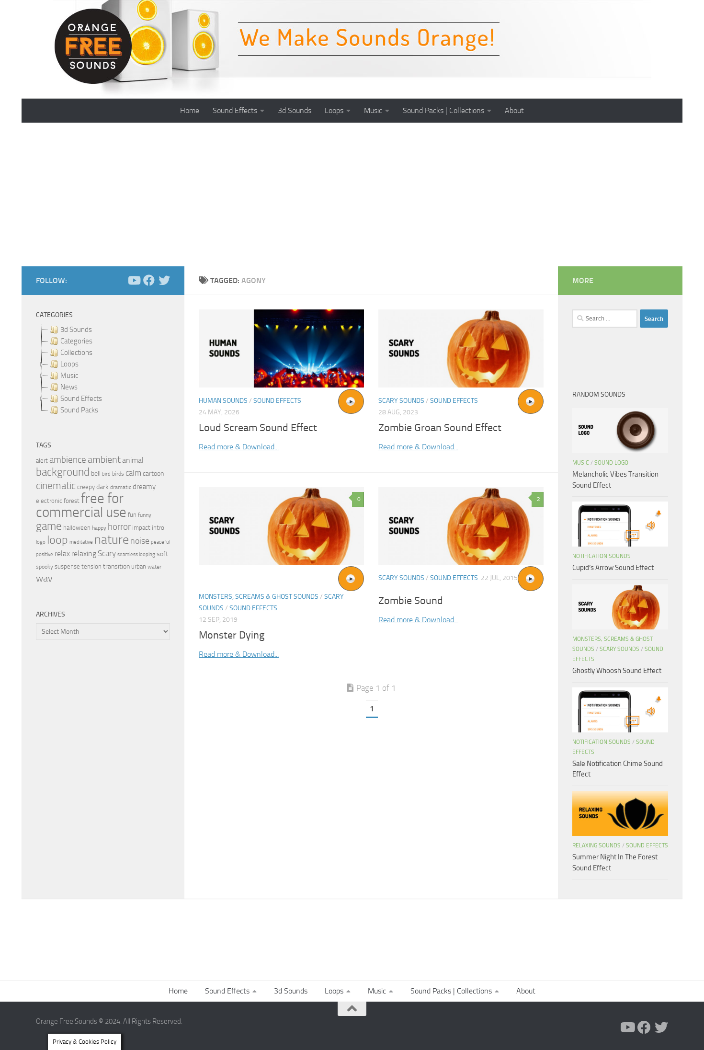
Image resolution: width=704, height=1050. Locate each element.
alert (42, 460)
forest (71, 500)
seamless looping (136, 554)
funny (144, 515)
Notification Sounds (601, 556)
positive (44, 554)
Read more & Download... (239, 446)
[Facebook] (149, 280)
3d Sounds (294, 110)
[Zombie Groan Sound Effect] (461, 348)
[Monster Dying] (281, 526)
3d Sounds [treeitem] (76, 329)
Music (373, 110)
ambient (104, 459)
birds (118, 473)
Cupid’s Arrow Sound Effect (613, 567)
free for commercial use (81, 505)
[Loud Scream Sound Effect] (281, 348)
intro (158, 527)
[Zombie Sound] (461, 526)
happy (99, 528)
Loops (334, 110)
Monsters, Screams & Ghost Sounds (258, 597)
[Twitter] (164, 280)
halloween (77, 527)
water (154, 566)
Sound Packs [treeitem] (79, 410)
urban (138, 566)
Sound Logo (611, 462)
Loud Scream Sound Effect (258, 428)
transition (116, 566)
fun (132, 514)
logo (40, 542)
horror (119, 527)
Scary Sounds (401, 401)
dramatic (120, 487)
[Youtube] (133, 280)
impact (141, 527)
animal (133, 460)
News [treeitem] (69, 387)
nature (111, 539)
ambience (67, 460)
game (49, 526)
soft (162, 554)
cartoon (153, 473)
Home (189, 110)
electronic (49, 500)
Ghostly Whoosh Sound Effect (616, 670)
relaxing (83, 553)
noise (139, 541)
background (63, 472)
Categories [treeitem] (76, 341)
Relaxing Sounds (596, 845)
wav (44, 578)
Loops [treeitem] (69, 364)
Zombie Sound (410, 600)
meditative (81, 542)
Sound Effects (235, 110)
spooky (44, 566)
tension (91, 566)
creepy (86, 487)
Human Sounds (223, 401)
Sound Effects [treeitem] (81, 398)
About (514, 110)
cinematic (56, 485)
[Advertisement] (352, 194)
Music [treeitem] (69, 375)
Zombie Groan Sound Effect (439, 428)
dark (102, 487)
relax (62, 553)
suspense (67, 566)
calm (133, 473)
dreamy (144, 486)
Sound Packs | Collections (443, 110)
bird (106, 474)
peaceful (160, 541)
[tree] (103, 370)
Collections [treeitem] (76, 352)
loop (57, 540)
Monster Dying (231, 635)
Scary (107, 553)
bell (96, 473)
